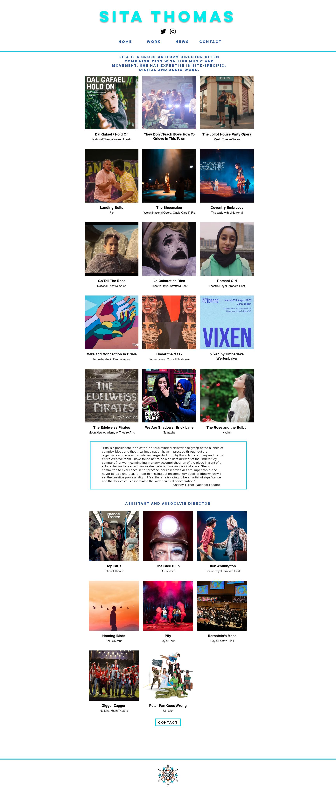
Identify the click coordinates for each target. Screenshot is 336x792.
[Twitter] (163, 31)
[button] (154, 41)
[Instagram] (173, 31)
